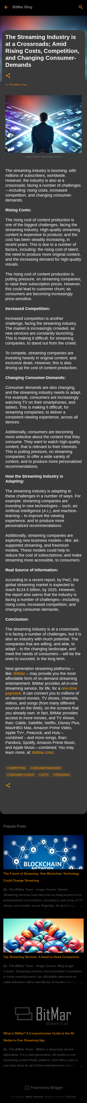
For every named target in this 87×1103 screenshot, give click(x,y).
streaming (61, 774)
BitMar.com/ (43, 752)
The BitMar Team (18, 84)
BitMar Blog (22, 7)
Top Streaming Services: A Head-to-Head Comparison (41, 957)
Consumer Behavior (46, 768)
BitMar (19, 673)
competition (16, 768)
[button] (8, 76)
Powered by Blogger (46, 1088)
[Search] (80, 7)
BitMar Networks (34, 1096)
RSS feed (71, 1096)
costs (43, 774)
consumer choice (20, 774)
